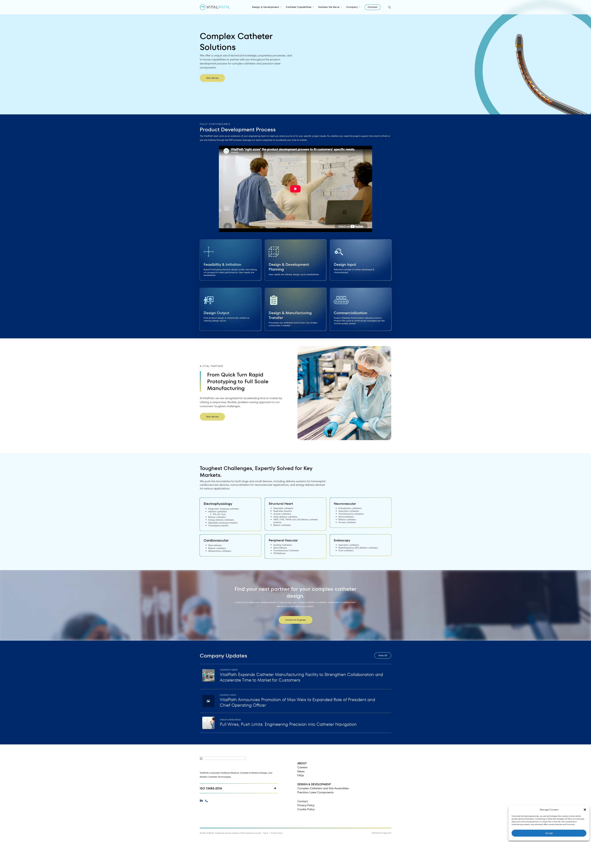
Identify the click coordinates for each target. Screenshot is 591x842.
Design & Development (314, 784)
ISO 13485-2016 (211, 788)
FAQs (300, 775)
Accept (549, 833)
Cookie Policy (306, 809)
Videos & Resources (230, 719)
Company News (228, 669)
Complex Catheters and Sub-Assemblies (323, 788)
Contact (302, 801)
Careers (302, 767)
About (302, 763)
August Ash (386, 833)
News (301, 771)
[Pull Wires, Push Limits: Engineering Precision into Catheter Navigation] (295, 723)
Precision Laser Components (315, 792)
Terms (265, 833)
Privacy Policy (305, 805)
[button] (584, 809)
